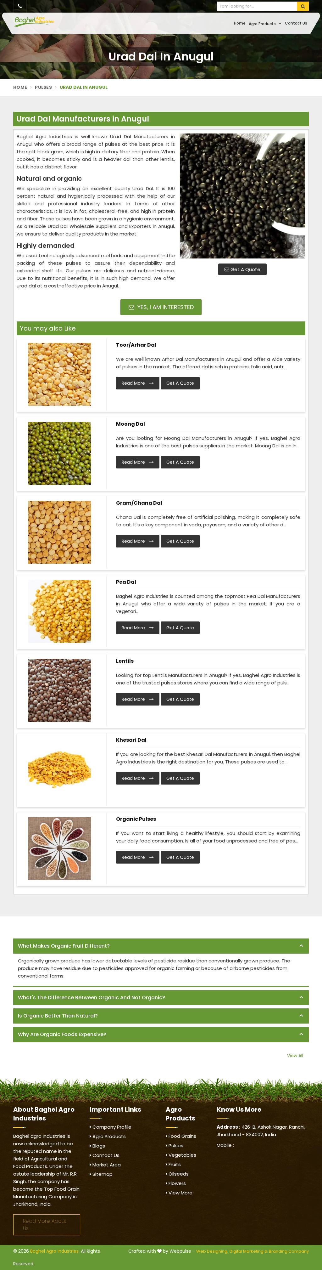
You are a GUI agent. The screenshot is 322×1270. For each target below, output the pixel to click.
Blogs (98, 1145)
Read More (134, 383)
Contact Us (296, 23)
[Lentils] (59, 690)
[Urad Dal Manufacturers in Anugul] (242, 196)
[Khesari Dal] (59, 769)
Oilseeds (178, 1174)
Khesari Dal (131, 740)
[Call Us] (20, 6)
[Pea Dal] (59, 611)
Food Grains (181, 1136)
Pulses (43, 87)
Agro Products (263, 23)
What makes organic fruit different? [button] (64, 946)
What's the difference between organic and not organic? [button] (91, 997)
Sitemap (102, 1174)
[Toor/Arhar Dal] (59, 374)
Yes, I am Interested (165, 307)
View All (295, 1055)
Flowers (176, 1183)
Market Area (106, 1164)
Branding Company (289, 1251)
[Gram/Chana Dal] (59, 532)
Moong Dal (130, 424)
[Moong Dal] (59, 453)
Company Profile (111, 1127)
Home (240, 23)
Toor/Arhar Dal (136, 345)
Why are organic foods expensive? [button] (62, 1034)
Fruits (174, 1164)
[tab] (161, 946)
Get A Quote (244, 269)
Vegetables (181, 1155)
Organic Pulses (136, 819)
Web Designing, (212, 1251)
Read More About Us (44, 1224)
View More (179, 1192)
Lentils (125, 661)
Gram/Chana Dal (139, 503)
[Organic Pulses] (59, 848)
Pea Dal (126, 582)
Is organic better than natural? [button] (58, 1015)
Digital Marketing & (249, 1251)
